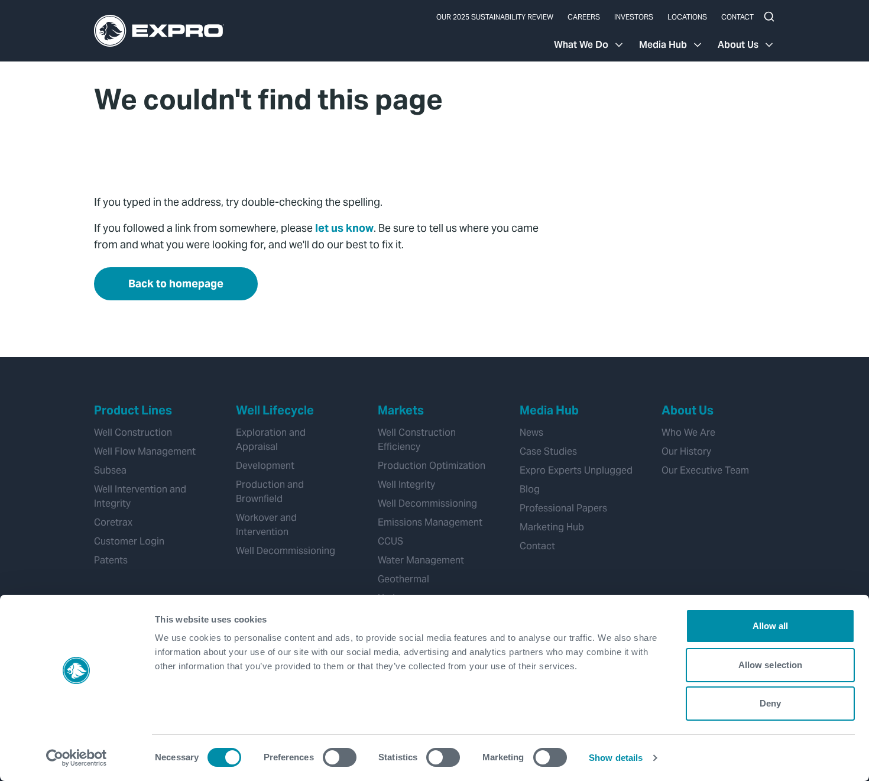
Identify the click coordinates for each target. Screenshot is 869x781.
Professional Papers (563, 508)
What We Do (581, 44)
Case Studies (548, 451)
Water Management (421, 560)
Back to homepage (175, 283)
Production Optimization (431, 465)
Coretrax (113, 522)
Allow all (771, 626)
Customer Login (129, 541)
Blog (530, 489)
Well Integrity (406, 484)
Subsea (110, 470)
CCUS (390, 541)
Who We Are (688, 432)
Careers (584, 16)
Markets (401, 410)
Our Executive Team (705, 470)
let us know (344, 228)
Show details (616, 758)
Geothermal (403, 579)
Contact (737, 16)
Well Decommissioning (285, 551)
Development (265, 465)
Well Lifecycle (275, 410)
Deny (770, 703)
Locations (687, 16)
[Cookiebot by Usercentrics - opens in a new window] (76, 758)
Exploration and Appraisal (271, 439)
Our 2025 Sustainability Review (494, 16)
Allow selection (770, 665)
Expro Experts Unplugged (576, 470)
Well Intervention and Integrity (140, 496)
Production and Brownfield (270, 491)
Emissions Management (430, 522)
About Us (738, 44)
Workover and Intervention (266, 524)
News (531, 432)
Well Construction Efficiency (417, 439)
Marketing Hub (552, 527)
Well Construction (133, 432)
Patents (111, 560)
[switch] (339, 757)
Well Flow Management (145, 451)
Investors (633, 16)
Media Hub (663, 44)
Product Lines (133, 410)
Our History (686, 451)
